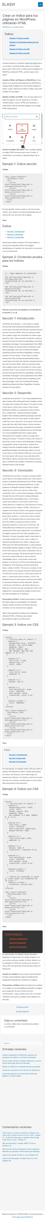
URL (4, 1143)
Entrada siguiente (22, 1011)
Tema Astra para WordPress (22, 1217)
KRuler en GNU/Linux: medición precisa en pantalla (21, 1067)
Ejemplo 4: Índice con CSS (20, 53)
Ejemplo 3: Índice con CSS (20, 49)
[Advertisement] (22, 1101)
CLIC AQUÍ (33, 63)
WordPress (6, 27)
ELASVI (8, 4)
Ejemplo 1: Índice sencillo (19, 38)
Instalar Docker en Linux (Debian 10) (24, 1155)
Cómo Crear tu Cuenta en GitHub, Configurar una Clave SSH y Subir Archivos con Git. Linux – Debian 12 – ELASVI (21, 1135)
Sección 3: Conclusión (15, 237)
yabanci (5, 1155)
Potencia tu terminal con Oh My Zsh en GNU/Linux (21, 1070)
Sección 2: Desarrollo (15, 234)
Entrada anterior (22, 1007)
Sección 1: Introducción (16, 231)
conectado (25, 1024)
